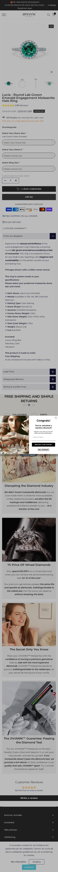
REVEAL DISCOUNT (43, 445)
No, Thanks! (43, 450)
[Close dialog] (56, 418)
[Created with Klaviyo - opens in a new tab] (29, 455)
